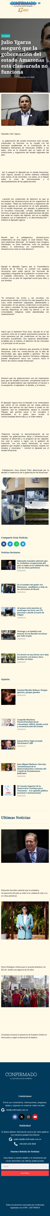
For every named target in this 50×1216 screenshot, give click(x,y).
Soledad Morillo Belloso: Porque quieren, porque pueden (32, 691)
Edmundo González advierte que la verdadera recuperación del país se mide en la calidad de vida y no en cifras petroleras (33, 564)
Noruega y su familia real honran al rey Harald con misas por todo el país (32, 633)
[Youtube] (35, 1117)
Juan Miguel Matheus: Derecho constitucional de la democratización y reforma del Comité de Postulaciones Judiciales (31, 769)
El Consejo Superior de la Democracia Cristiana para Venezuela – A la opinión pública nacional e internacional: (32, 789)
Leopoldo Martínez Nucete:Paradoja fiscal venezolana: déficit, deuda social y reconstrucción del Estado (32, 723)
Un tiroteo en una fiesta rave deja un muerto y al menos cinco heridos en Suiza (33, 656)
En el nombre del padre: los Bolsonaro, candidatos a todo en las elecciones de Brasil (32, 586)
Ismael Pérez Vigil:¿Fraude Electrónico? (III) (29, 742)
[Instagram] (28, 1117)
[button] (39, 3)
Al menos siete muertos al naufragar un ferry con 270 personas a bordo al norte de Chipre (30, 611)
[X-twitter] (22, 1117)
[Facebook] (15, 1117)
